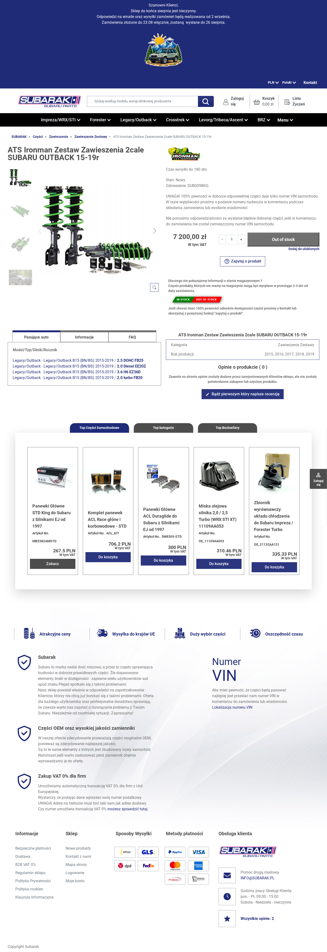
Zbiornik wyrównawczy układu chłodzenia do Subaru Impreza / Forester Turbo (273, 516)
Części (38, 137)
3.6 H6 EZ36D (129, 372)
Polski (287, 82)
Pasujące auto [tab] (36, 337)
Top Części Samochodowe (99, 428)
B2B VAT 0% (25, 864)
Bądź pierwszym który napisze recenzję (243, 394)
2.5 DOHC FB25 (130, 360)
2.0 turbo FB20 (129, 377)
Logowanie (75, 872)
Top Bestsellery (227, 428)
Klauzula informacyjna (34, 897)
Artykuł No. (40, 533)
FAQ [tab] (132, 337)
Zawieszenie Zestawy (90, 137)
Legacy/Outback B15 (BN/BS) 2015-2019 (78, 360)
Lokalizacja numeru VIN (232, 707)
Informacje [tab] (84, 337)
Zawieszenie (58, 137)
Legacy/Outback (27, 360)
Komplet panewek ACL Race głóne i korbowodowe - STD (107, 519)
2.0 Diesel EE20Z (131, 366)
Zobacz (52, 563)
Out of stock (283, 239)
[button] (264, 101)
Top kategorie (163, 428)
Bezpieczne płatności (33, 848)
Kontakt (310, 82)
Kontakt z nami (78, 856)
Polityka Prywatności (33, 881)
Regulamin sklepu (30, 872)
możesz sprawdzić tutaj (127, 809)
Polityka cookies (29, 889)
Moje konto (75, 881)
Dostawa (22, 856)
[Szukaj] (206, 101)
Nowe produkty (78, 848)
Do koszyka (108, 557)
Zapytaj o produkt (242, 261)
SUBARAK (19, 137)
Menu (282, 120)
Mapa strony (76, 864)
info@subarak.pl (258, 878)
